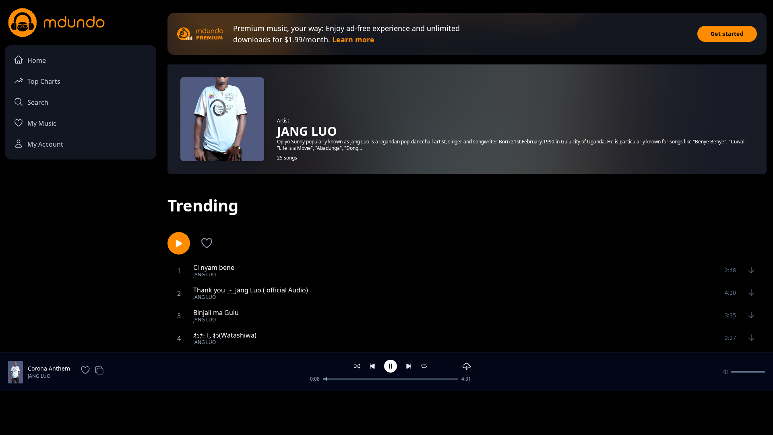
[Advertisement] (386, 412)
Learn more (353, 39)
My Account (45, 144)
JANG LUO (39, 376)
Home (36, 60)
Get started (727, 33)
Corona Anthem (49, 368)
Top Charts (43, 81)
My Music (41, 123)
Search (37, 102)
